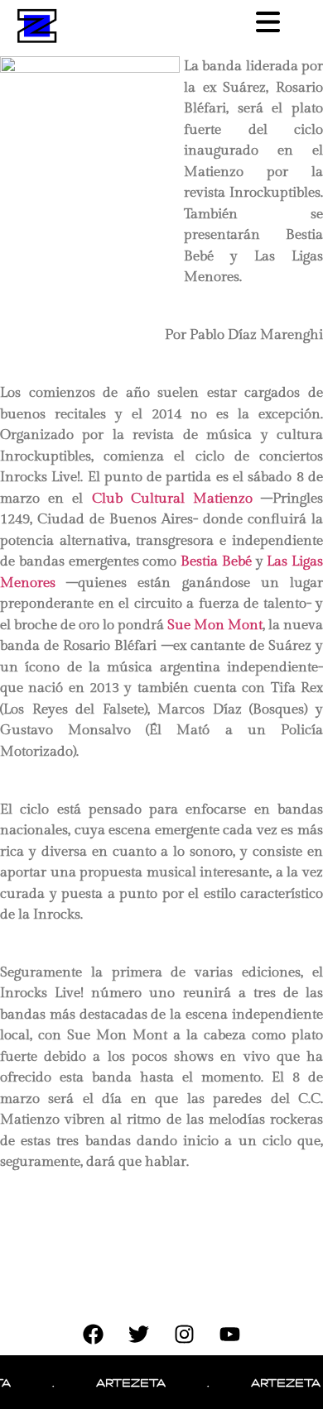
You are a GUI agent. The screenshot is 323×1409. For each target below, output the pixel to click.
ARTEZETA (125, 1382)
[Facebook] (93, 1334)
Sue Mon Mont (215, 625)
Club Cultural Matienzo (172, 498)
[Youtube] (230, 1334)
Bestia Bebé (216, 561)
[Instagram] (184, 1334)
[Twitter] (139, 1334)
